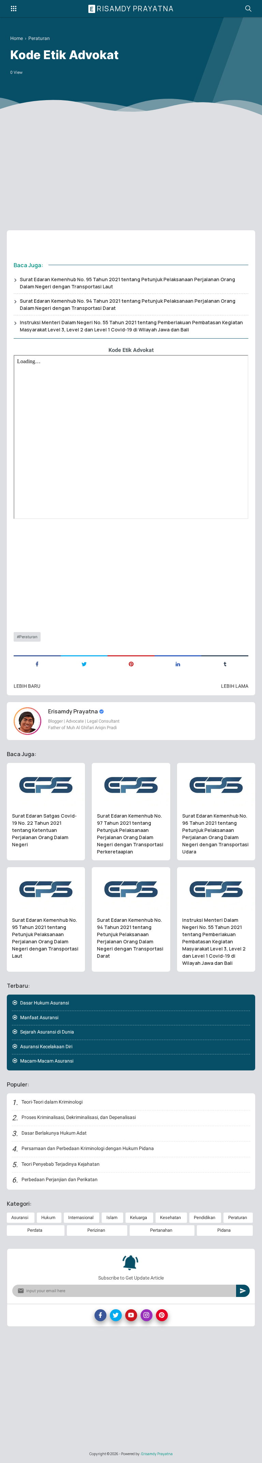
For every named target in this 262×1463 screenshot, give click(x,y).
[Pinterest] (162, 1315)
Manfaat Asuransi (39, 1017)
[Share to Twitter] (84, 663)
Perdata (34, 1230)
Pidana (224, 1230)
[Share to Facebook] (37, 663)
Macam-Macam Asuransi (46, 1061)
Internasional (80, 1217)
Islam (111, 1217)
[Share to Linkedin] (178, 663)
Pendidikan (204, 1217)
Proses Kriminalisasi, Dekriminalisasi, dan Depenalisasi (78, 1117)
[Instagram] (146, 1315)
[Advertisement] (131, 172)
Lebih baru (27, 686)
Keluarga (138, 1217)
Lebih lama (234, 686)
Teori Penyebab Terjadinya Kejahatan (60, 1164)
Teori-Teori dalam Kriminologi (52, 1102)
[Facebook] (100, 1315)
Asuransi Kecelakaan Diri (46, 1046)
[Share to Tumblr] (224, 663)
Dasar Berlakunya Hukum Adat (54, 1133)
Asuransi (19, 1217)
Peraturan (28, 636)
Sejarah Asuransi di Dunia (47, 1032)
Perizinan (96, 1230)
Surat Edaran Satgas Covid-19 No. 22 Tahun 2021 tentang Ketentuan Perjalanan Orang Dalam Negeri (44, 830)
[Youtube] (131, 1315)
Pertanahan (161, 1230)
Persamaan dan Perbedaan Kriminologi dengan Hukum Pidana (87, 1148)
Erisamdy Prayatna (132, 8)
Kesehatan (170, 1217)
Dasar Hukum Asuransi (44, 1003)
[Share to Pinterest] (131, 663)
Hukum (48, 1217)
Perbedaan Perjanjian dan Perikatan (59, 1179)
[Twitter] (116, 1315)
